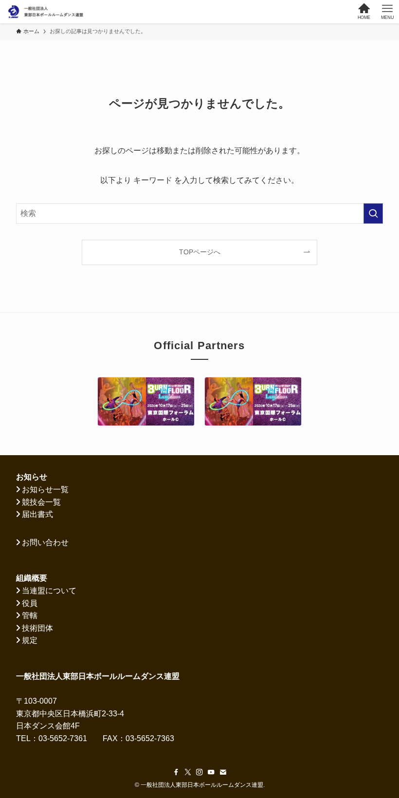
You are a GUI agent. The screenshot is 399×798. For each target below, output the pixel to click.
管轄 (29, 615)
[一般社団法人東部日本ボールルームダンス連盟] (46, 11)
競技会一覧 (41, 502)
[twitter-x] (187, 772)
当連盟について (49, 590)
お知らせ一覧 (45, 489)
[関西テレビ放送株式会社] (146, 401)
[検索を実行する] (373, 213)
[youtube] (211, 772)
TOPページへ (199, 252)
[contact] (222, 772)
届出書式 (37, 514)
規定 (29, 640)
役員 (29, 603)
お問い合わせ (45, 542)
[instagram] (199, 772)
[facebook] (176, 772)
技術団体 (37, 628)
